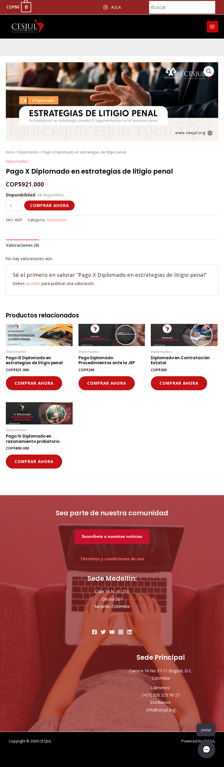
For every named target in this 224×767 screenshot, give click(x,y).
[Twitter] (103, 632)
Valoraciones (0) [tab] (22, 245)
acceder (33, 283)
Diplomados (28, 152)
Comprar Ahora (49, 205)
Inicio (10, 152)
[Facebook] (94, 632)
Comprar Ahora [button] (34, 383)
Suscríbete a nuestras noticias (112, 536)
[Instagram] (120, 632)
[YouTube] (112, 632)
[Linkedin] (129, 632)
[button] (209, 71)
